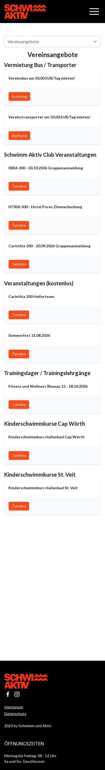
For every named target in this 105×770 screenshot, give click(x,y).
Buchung (19, 96)
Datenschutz (15, 713)
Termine (19, 186)
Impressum (13, 707)
